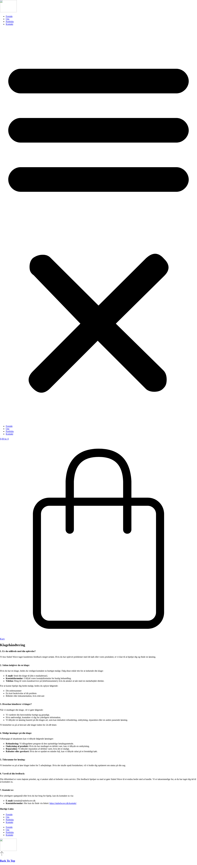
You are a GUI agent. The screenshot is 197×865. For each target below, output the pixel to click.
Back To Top (7, 860)
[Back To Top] (2, 855)
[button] (98, 225)
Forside (9, 16)
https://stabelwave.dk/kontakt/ (62, 803)
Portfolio (10, 21)
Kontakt (9, 24)
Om (7, 19)
